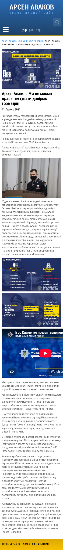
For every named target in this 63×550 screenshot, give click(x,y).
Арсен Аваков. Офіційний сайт (31, 9)
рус (31, 30)
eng (38, 30)
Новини (39, 41)
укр (24, 30)
